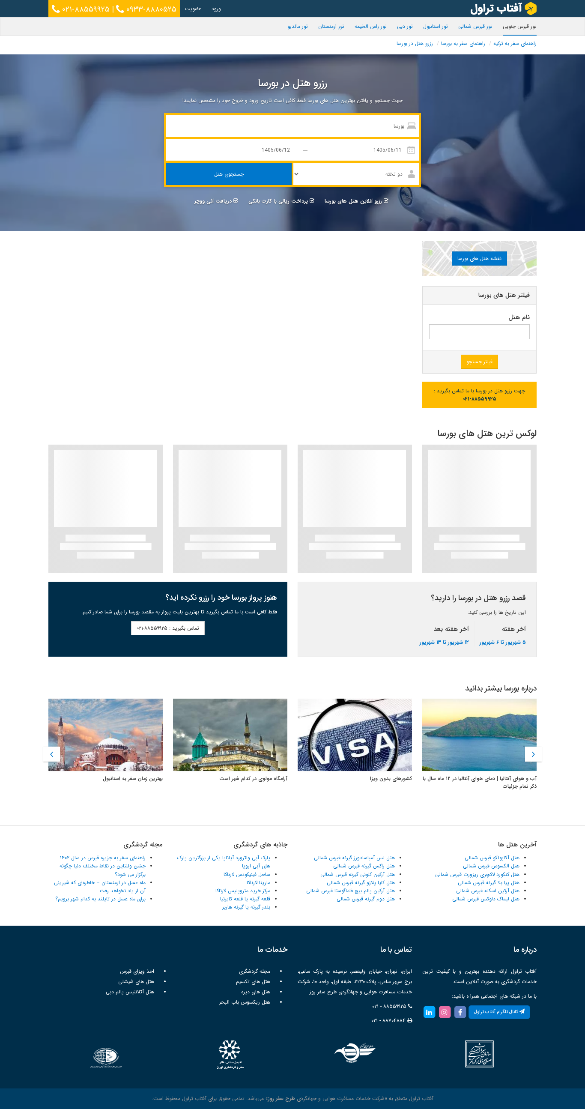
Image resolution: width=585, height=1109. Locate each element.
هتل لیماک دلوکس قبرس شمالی (485, 899)
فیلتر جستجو (479, 362)
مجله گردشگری (254, 971)
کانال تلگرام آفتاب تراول (496, 1012)
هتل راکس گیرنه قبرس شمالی (364, 866)
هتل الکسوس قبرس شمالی (491, 866)
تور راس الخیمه (371, 26)
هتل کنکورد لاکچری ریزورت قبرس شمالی (477, 874)
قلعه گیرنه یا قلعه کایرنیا (245, 899)
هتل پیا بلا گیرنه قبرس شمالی (488, 883)
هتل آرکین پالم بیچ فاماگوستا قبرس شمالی (350, 891)
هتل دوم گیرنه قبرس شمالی (366, 899)
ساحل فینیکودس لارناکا (247, 874)
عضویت (193, 9)
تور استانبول (435, 26)
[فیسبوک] (460, 1012)
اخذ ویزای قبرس (137, 971)
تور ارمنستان (331, 26)
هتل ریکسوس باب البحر (244, 1002)
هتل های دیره (255, 992)
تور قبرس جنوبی (520, 26)
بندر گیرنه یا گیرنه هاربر (246, 907)
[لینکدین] (429, 1012)
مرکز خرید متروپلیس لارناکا (242, 891)
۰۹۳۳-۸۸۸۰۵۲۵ (150, 9)
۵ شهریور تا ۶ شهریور (503, 642)
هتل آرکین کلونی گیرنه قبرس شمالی (357, 874)
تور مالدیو (297, 26)
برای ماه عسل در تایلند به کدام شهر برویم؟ (100, 899)
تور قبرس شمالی (475, 26)
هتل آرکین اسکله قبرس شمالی (487, 891)
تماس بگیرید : (168, 628)
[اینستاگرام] (444, 1012)
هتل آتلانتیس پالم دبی (130, 992)
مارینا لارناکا (258, 883)
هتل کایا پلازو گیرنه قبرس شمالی (361, 883)
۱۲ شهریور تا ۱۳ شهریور (444, 642)
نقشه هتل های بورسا (479, 258)
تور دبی (405, 26)
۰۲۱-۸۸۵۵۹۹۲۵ (85, 9)
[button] (51, 754)
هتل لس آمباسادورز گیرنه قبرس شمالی (354, 858)
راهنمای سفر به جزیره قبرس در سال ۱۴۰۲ (103, 858)
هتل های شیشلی (136, 981)
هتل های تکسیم (253, 981)
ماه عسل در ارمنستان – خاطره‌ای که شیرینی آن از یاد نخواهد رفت (100, 887)
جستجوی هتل (229, 174)
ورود (216, 9)
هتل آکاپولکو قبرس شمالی (492, 858)
